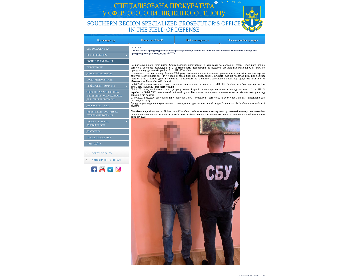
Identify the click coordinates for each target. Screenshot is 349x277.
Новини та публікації (152, 40)
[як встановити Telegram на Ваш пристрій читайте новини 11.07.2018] (110, 169)
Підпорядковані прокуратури (243, 40)
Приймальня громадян (197, 40)
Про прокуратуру (106, 40)
